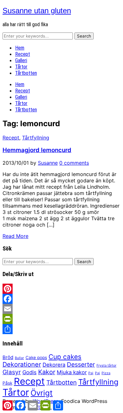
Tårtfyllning (35, 137)
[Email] (61, 309)
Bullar (19, 358)
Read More (15, 236)
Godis (29, 372)
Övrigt (42, 393)
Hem (19, 48)
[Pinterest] (61, 289)
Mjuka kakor (72, 372)
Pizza (106, 373)
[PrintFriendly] (61, 319)
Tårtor (21, 67)
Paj (90, 373)
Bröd (8, 357)
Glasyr (12, 372)
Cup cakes (65, 357)
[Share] (61, 329)
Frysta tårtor (106, 365)
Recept (22, 54)
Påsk (7, 383)
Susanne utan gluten (37, 10)
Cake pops (36, 357)
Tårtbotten (26, 73)
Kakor (46, 372)
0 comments (74, 163)
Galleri (21, 60)
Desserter (81, 364)
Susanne (48, 163)
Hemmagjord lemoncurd (37, 150)
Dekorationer (22, 364)
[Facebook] (61, 299)
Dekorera (54, 365)
